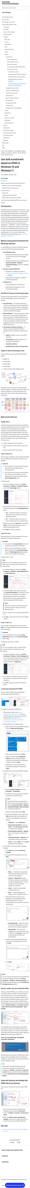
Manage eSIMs (9, 100)
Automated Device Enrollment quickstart (15, 80)
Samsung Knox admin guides (9, 8)
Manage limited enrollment (12, 88)
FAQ (3, 145)
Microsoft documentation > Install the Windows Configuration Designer (13, 720)
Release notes (5, 143)
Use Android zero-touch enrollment (16, 77)
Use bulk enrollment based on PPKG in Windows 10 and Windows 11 (17, 84)
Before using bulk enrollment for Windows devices (13, 183)
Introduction (4, 181)
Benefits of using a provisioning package (11, 185)
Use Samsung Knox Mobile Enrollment (17, 74)
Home (2, 151)
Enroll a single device (12, 59)
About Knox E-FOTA (9, 118)
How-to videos (5, 19)
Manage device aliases (11, 103)
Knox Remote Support (8, 130)
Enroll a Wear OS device (12, 62)
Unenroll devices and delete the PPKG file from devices (14, 200)
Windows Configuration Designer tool (12, 713)
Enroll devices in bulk (13, 72)
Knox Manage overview (7, 17)
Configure (9, 153)
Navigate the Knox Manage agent (13, 108)
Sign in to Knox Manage (9, 32)
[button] (12, 1148)
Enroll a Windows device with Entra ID (16, 67)
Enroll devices (21, 153)
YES (13, 1142)
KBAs (3, 148)
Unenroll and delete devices (12, 90)
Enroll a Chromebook (12, 64)
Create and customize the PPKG (9, 195)
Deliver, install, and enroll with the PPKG (11, 197)
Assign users (5, 193)
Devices (15, 153)
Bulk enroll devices (5, 190)
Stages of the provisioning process (10, 188)
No (19, 1142)
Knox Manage (9, 151)
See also (3, 203)
